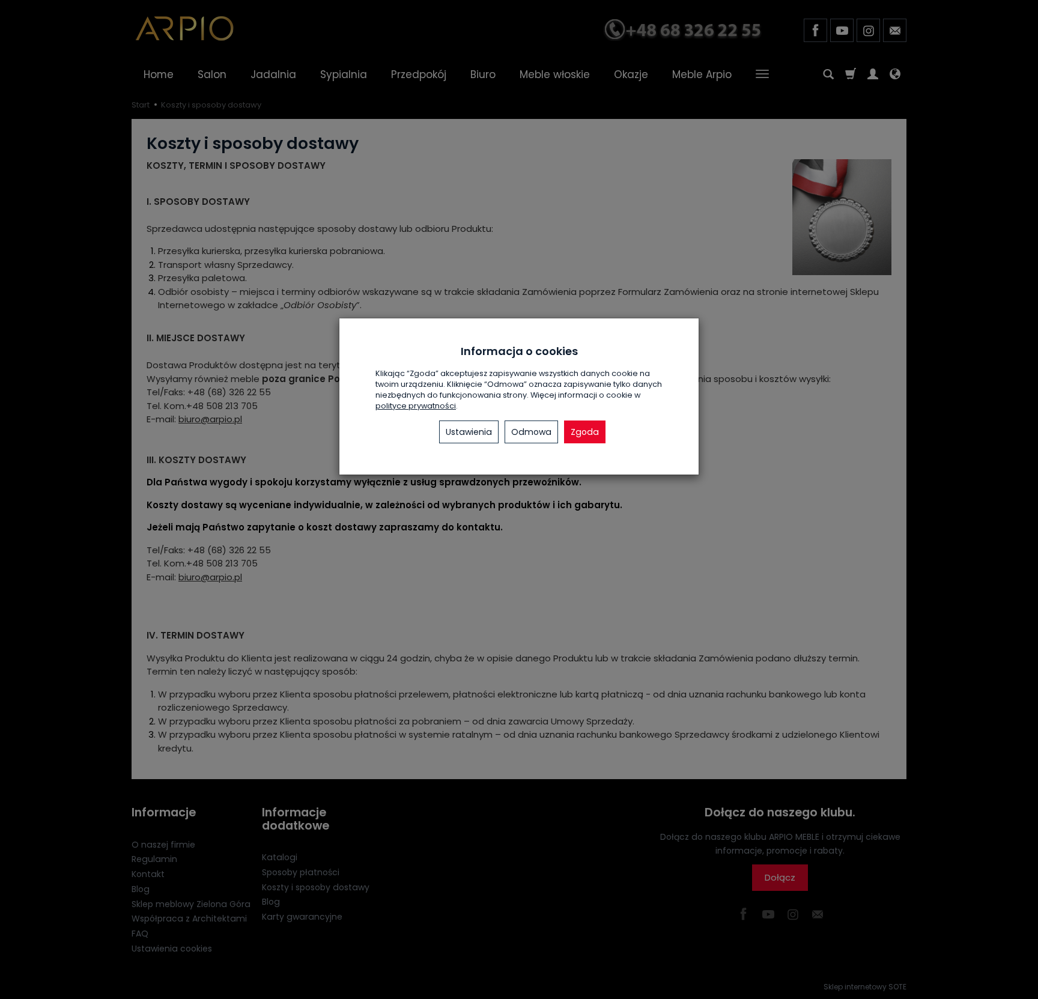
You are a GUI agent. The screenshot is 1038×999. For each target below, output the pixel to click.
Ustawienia (469, 432)
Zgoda (585, 432)
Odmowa (531, 432)
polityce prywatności (415, 406)
